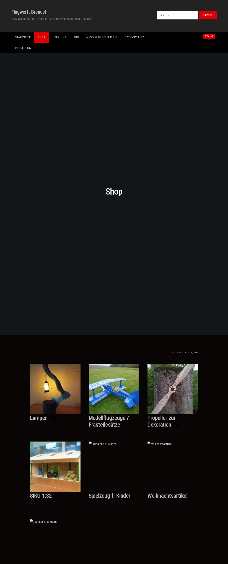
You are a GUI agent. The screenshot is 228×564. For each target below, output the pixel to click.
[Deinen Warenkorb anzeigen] (208, 43)
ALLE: (196, 352)
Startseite (23, 37)
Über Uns (59, 37)
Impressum (23, 48)
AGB (76, 37)
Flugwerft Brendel (28, 12)
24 (190, 352)
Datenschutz (134, 37)
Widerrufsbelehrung (101, 37)
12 (186, 352)
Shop (41, 37)
